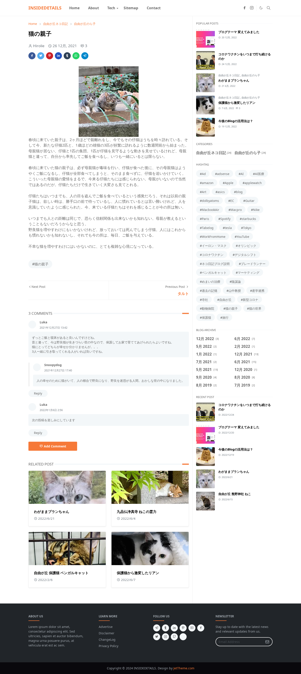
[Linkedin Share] (58, 55)
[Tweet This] (40, 55)
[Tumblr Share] (67, 55)
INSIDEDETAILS (44, 8)
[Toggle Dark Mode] (261, 7)
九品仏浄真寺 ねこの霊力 (136, 511)
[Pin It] (49, 55)
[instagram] (251, 8)
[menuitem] (74, 8)
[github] (174, 636)
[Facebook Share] (31, 55)
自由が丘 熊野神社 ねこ (234, 494)
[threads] (183, 636)
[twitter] (156, 636)
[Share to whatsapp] (76, 55)
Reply (38, 393)
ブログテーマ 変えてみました (238, 32)
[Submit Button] (267, 642)
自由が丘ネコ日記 (229, 75)
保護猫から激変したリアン (138, 572)
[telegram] (156, 627)
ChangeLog (107, 639)
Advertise (106, 627)
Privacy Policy (108, 646)
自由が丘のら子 (251, 75)
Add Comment (55, 446)
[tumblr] (165, 627)
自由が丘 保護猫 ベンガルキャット (61, 572)
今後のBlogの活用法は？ (235, 121)
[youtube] (191, 627)
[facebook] (244, 8)
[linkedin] (174, 627)
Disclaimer (106, 633)
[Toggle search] (269, 8)
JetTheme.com (183, 668)
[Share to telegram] (84, 55)
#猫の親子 (40, 264)
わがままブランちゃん (51, 511)
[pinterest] (183, 627)
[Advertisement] (234, 552)
